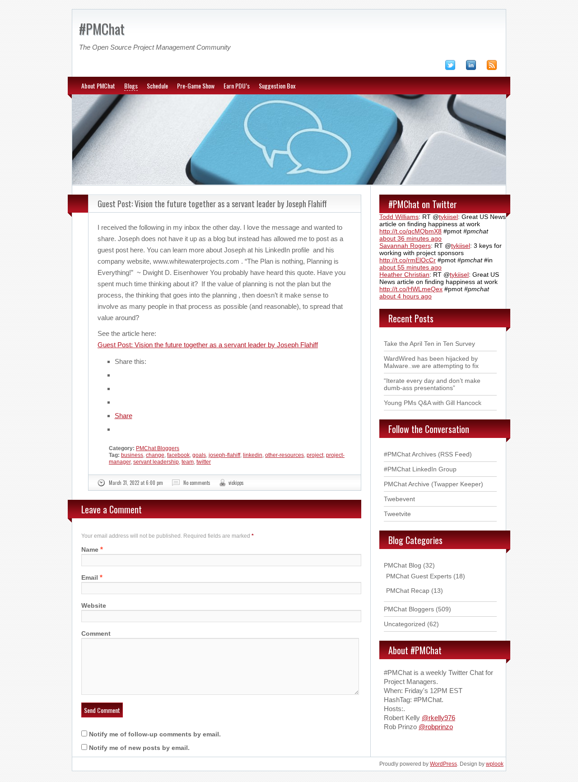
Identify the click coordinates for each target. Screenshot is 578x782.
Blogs (131, 85)
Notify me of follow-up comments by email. (155, 734)
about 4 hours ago (405, 296)
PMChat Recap (407, 590)
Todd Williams (399, 216)
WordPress (443, 764)
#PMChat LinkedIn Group (420, 469)
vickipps (236, 482)
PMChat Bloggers (157, 448)
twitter (203, 462)
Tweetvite (397, 513)
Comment (96, 633)
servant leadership (156, 462)
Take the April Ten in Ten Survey (429, 343)
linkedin (252, 455)
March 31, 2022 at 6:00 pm (136, 482)
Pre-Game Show (195, 85)
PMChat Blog (402, 565)
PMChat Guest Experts (419, 576)
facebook (178, 455)
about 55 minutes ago (410, 267)
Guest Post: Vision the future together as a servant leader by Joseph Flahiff (212, 203)
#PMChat (102, 29)
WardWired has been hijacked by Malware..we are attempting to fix (431, 362)
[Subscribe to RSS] (496, 66)
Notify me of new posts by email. (139, 747)
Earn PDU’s (237, 85)
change (155, 455)
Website (93, 605)
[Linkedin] (475, 66)
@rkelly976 (438, 717)
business (132, 455)
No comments (196, 482)
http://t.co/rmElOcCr (407, 260)
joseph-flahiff (224, 455)
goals (199, 455)
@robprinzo (436, 727)
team (188, 462)
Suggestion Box (277, 85)
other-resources (284, 455)
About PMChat (98, 85)
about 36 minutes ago (410, 238)
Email (89, 577)
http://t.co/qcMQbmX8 (410, 231)
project (315, 455)
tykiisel (448, 216)
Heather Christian (404, 274)
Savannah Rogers (405, 245)
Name (89, 549)
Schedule (157, 85)
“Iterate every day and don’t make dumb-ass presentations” (432, 384)
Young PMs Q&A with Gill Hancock (432, 402)
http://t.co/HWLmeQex (411, 289)
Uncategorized (404, 624)
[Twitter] (454, 66)
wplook (494, 764)
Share (123, 415)
